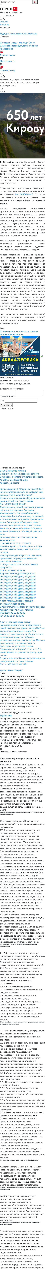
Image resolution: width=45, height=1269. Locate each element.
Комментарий (7, 396)
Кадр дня (5, 33)
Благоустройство (9, 45)
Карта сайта (6, 715)
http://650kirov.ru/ (24, 194)
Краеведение (6, 48)
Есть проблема (29, 33)
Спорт (32, 42)
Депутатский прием (28, 45)
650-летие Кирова (9, 331)
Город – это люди (19, 42)
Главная (4, 21)
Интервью (5, 42)
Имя (2, 400)
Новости (4, 24)
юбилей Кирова (15, 334)
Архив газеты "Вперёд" (11, 670)
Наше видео (16, 33)
